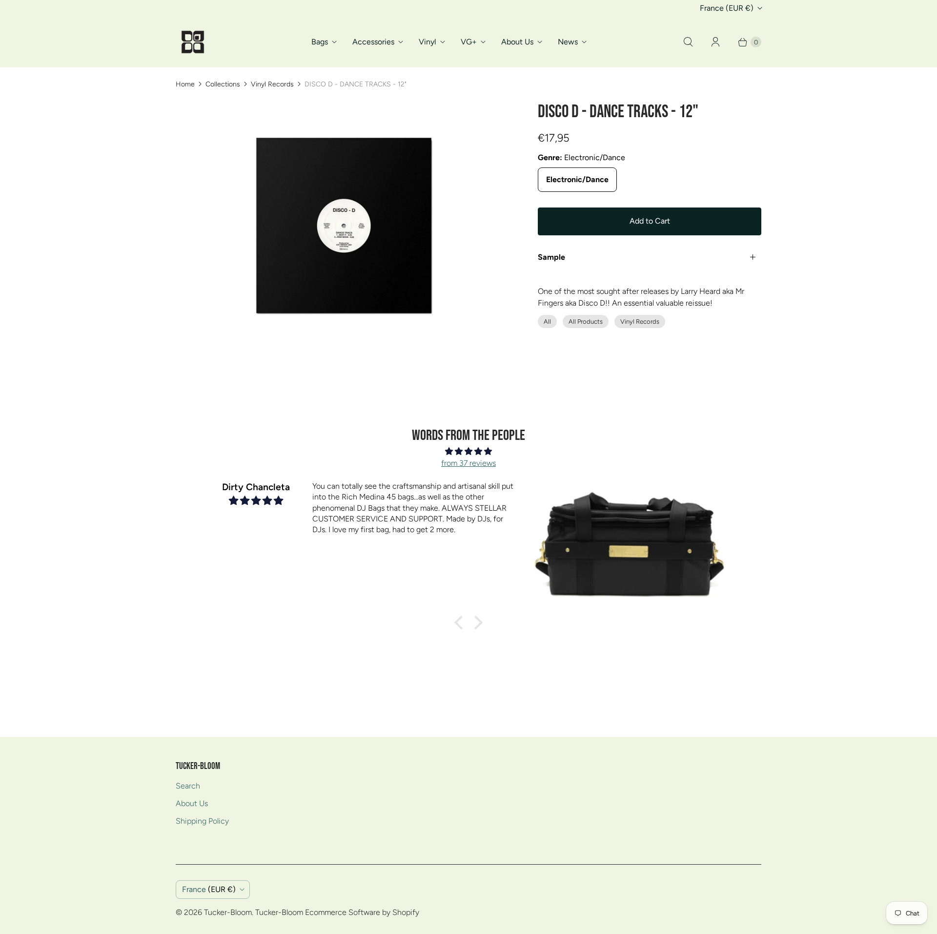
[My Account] (715, 42)
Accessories (373, 41)
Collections (222, 84)
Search (188, 785)
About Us (517, 41)
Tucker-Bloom (228, 912)
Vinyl (427, 41)
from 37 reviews (468, 463)
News (568, 41)
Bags (319, 41)
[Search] (688, 42)
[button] (461, 622)
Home (185, 84)
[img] (468, 451)
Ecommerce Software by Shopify (362, 912)
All (547, 321)
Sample (551, 257)
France (727, 8)
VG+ (469, 41)
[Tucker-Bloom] (193, 42)
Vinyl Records (272, 84)
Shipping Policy (202, 821)
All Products (586, 321)
